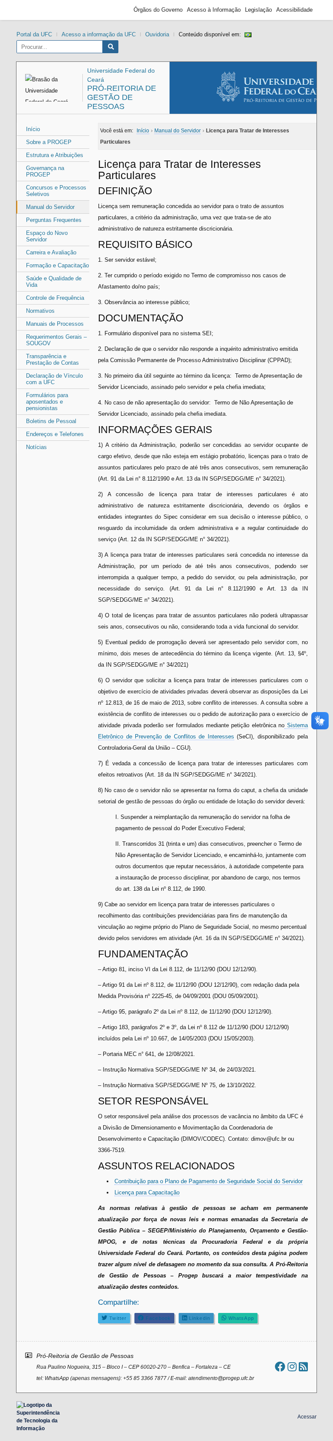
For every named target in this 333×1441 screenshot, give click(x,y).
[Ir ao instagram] (292, 1367)
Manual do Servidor (50, 207)
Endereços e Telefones (55, 434)
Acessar (307, 1417)
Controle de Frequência (55, 298)
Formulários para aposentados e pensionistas (47, 401)
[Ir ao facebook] (280, 1367)
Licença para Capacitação (147, 1192)
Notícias (36, 447)
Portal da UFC (34, 34)
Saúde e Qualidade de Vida (54, 281)
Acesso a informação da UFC (99, 34)
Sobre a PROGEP (49, 142)
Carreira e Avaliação (51, 252)
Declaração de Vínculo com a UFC (54, 378)
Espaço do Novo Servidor (47, 236)
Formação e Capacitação (57, 265)
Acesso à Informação (214, 9)
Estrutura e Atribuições (54, 155)
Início (33, 129)
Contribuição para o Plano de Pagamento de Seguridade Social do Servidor (208, 1181)
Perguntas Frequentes (54, 220)
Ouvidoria (157, 34)
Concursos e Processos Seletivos (56, 190)
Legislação (258, 9)
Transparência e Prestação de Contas (52, 359)
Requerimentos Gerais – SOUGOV (56, 340)
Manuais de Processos (55, 324)
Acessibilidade (294, 9)
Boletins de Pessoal (51, 421)
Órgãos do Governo (158, 9)
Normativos (40, 311)
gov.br (36, 10)
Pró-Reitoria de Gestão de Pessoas (121, 97)
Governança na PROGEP (45, 171)
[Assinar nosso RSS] (303, 1367)
